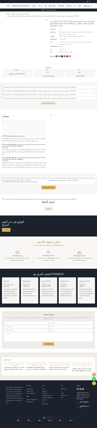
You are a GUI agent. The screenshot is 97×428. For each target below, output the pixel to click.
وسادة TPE (26, 14)
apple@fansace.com (84, 407)
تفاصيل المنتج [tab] (48, 67)
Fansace (8, 14)
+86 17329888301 (84, 402)
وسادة (21, 14)
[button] (91, 5)
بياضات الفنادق (15, 14)
